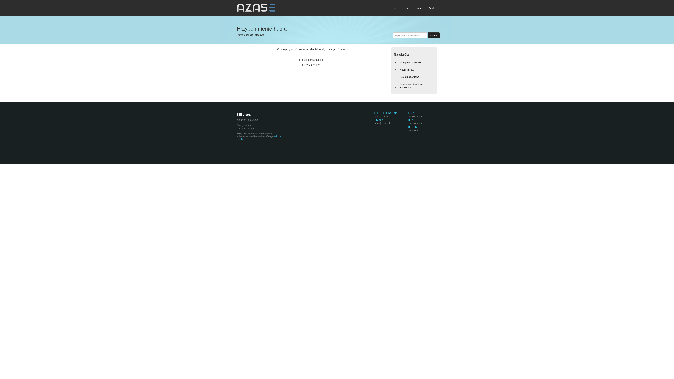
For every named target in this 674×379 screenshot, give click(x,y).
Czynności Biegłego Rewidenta (411, 85)
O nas (407, 8)
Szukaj (433, 35)
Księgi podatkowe (409, 76)
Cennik (419, 8)
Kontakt (433, 8)
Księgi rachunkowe (410, 62)
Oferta (394, 8)
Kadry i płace (407, 69)
